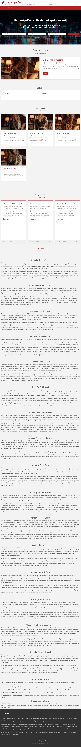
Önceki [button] (2, 68)
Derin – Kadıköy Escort (53, 60)
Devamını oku (7, 219)
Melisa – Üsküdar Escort (10, 133)
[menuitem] (70, 3)
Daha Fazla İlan (40, 186)
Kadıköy (60, 135)
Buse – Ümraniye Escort (36, 133)
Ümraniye (33, 135)
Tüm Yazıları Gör (40, 248)
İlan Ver (70, 3)
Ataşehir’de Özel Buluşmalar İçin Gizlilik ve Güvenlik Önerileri (20, 203)
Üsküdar (6, 135)
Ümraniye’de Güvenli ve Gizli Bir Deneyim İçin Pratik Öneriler (46, 203)
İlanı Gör (46, 74)
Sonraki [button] (78, 68)
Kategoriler (10, 7)
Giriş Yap (76, 3)
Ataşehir (6, 171)
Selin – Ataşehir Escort (9, 168)
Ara (74, 33)
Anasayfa (4, 7)
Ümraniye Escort (15, 2)
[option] (40, 68)
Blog (17, 7)
